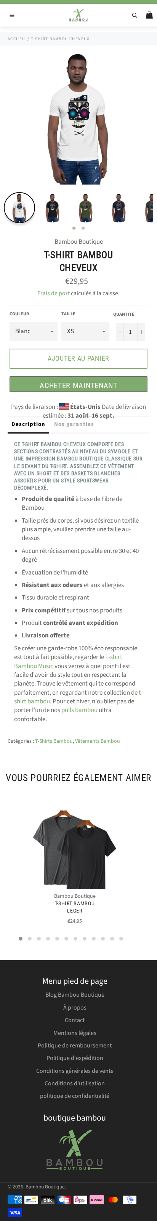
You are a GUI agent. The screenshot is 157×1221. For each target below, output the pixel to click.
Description (28, 424)
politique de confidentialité (74, 1096)
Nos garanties (74, 424)
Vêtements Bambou (97, 741)
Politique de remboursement (75, 1045)
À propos (75, 1007)
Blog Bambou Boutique (74, 995)
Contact (75, 1020)
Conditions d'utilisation (75, 1083)
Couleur (19, 314)
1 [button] (74, 228)
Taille (68, 314)
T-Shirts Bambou (54, 741)
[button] (20, 938)
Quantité (124, 315)
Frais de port (53, 293)
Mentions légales (74, 1033)
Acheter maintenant (78, 385)
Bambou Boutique (45, 1186)
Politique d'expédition (74, 1058)
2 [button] (83, 228)
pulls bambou (79, 710)
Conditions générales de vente (75, 1071)
